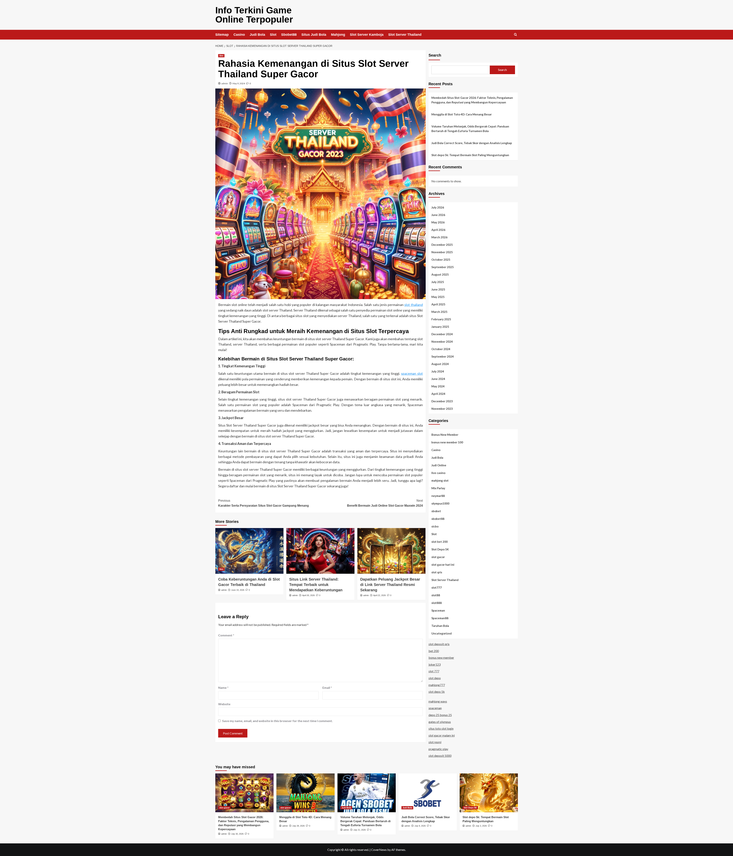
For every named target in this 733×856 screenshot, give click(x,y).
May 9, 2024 (238, 83)
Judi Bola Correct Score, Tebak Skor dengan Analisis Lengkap (471, 143)
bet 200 (434, 651)
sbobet (436, 511)
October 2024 (440, 349)
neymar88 (438, 495)
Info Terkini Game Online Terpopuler (254, 14)
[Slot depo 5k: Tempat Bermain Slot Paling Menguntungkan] (489, 792)
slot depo (435, 678)
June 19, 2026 (237, 590)
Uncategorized (441, 633)
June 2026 (438, 215)
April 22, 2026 (379, 595)
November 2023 (442, 408)
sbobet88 (437, 518)
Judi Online (438, 465)
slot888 (436, 602)
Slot (273, 35)
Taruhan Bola (440, 625)
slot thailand (413, 305)
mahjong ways (438, 701)
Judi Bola (257, 35)
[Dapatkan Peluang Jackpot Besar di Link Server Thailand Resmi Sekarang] (391, 551)
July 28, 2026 (298, 826)
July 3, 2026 (481, 826)
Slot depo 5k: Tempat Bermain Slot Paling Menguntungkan (470, 155)
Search (435, 55)
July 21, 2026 (359, 830)
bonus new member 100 (447, 442)
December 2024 (442, 334)
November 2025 (442, 252)
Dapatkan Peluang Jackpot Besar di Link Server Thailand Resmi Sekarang (390, 584)
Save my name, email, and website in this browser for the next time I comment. (277, 721)
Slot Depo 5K (440, 549)
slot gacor (438, 557)
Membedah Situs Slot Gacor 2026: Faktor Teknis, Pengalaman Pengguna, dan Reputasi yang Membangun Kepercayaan (472, 100)
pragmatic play (438, 749)
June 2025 (438, 289)
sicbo (434, 526)
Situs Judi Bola (313, 35)
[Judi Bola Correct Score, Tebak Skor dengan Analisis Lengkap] (428, 792)
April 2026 (438, 229)
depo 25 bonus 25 (440, 715)
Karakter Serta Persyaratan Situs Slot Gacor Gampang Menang (263, 503)
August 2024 (440, 364)
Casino (239, 35)
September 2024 (442, 356)
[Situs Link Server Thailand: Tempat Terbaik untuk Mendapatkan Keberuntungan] (320, 551)
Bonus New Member (444, 434)
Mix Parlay (438, 488)
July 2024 (437, 371)
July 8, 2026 (420, 826)
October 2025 (440, 259)
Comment (226, 635)
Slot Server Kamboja (366, 35)
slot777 (436, 587)
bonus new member (441, 657)
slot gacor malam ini (442, 735)
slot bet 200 (439, 541)
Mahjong (338, 35)
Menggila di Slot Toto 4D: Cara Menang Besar (461, 114)
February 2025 (441, 319)
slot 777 (434, 671)
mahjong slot (440, 480)
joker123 (435, 664)
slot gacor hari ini (442, 564)
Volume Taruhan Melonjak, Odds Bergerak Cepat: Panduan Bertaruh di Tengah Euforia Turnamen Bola (470, 129)
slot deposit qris (439, 644)
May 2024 (438, 386)
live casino (438, 473)
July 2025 (437, 282)
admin (224, 83)
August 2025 (440, 274)
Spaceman (438, 610)
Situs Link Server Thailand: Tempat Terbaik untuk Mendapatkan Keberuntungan (315, 584)
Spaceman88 (439, 618)
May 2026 (438, 222)
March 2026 (439, 237)
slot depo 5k (437, 691)
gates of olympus (440, 722)
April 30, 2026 (308, 595)
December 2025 (442, 244)
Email (327, 687)
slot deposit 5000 (440, 755)
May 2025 (438, 297)
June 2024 (438, 379)
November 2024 (442, 341)
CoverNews (379, 849)
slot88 (435, 595)
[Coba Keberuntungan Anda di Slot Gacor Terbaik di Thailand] (249, 551)
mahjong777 (437, 685)
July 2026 (437, 207)
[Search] (515, 34)
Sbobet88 (289, 35)
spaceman (435, 708)
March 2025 (439, 311)
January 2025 (440, 326)
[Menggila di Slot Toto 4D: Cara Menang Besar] (305, 792)
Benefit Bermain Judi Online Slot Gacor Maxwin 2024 (385, 503)
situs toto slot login (441, 728)
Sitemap (222, 35)
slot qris (436, 572)
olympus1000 (440, 503)
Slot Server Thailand (404, 35)
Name (223, 687)
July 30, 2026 (237, 834)
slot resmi (435, 742)
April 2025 (438, 304)
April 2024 (438, 393)
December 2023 (442, 401)
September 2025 (442, 267)
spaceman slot (412, 373)
